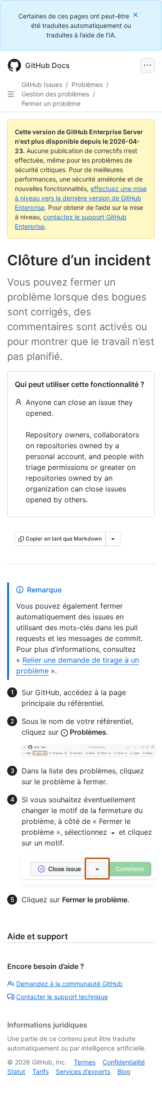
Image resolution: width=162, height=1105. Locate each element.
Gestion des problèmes (55, 94)
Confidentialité (124, 1062)
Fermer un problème (51, 103)
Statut (16, 1071)
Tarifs (40, 1071)
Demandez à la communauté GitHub (69, 983)
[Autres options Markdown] (113, 539)
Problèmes (87, 84)
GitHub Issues (42, 84)
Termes (84, 1062)
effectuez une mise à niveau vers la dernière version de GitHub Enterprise (81, 198)
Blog (123, 1071)
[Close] (136, 14)
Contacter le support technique (62, 996)
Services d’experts (83, 1071)
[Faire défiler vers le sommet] (142, 1085)
